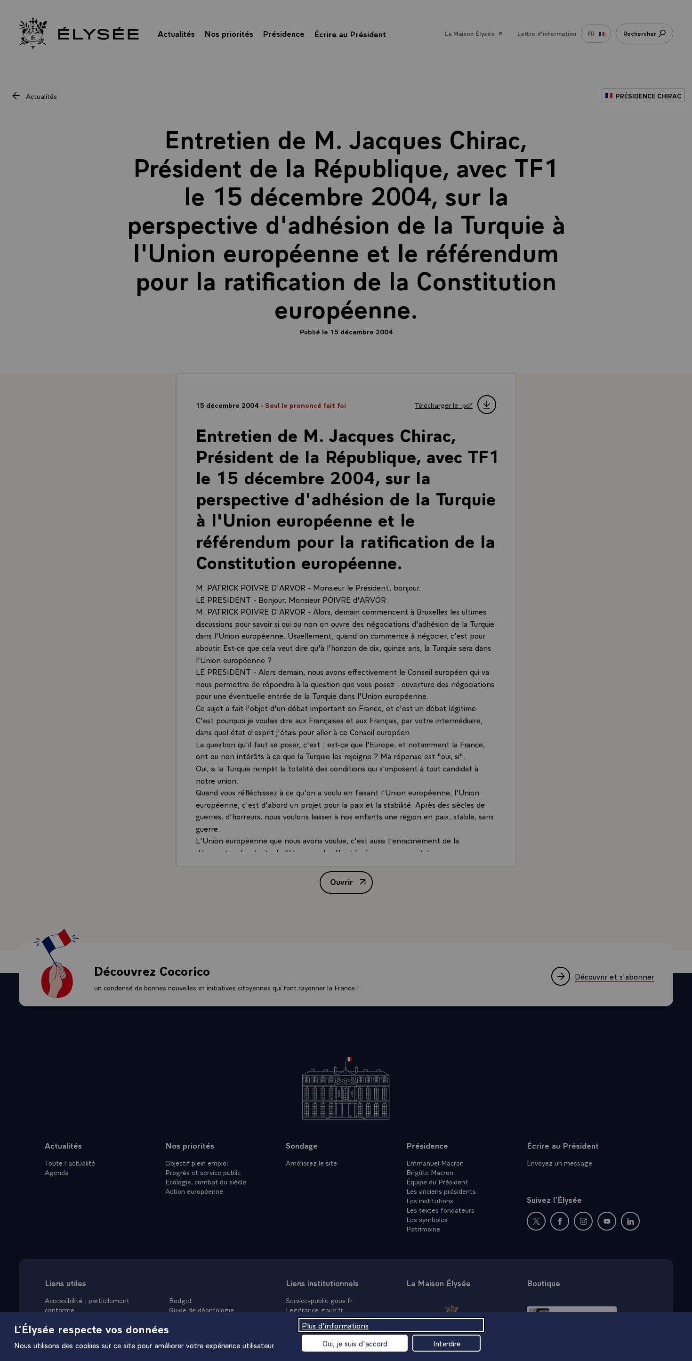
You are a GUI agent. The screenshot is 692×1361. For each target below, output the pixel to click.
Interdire (446, 1343)
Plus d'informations (335, 1325)
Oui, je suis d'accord (354, 1343)
